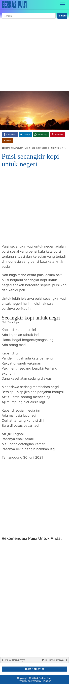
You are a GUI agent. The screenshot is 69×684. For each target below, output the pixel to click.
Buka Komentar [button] (34, 669)
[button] (7, 140)
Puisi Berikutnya (15, 660)
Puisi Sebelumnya (53, 660)
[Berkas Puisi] (14, 4)
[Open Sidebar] (62, 5)
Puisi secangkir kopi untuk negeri (30, 160)
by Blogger (44, 680)
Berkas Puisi (45, 678)
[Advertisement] (34, 55)
